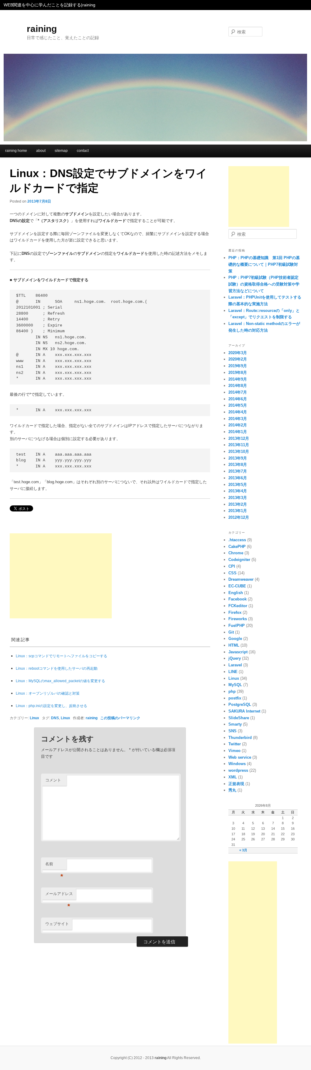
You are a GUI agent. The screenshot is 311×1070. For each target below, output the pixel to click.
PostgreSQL (239, 704)
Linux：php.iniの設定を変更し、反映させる (51, 706)
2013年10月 (238, 451)
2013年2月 (237, 504)
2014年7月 (237, 392)
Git (231, 632)
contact (83, 151)
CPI (231, 566)
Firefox (234, 612)
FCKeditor (237, 605)
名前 (54, 866)
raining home (16, 151)
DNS (55, 718)
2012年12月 (238, 517)
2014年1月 (237, 431)
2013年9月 (237, 458)
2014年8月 (237, 385)
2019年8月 (237, 372)
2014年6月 (237, 399)
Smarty (235, 724)
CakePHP (237, 546)
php (232, 691)
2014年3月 (237, 418)
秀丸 (232, 790)
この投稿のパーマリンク (120, 718)
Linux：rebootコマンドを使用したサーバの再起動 (56, 668)
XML (232, 777)
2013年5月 (237, 484)
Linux (34, 718)
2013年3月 (237, 497)
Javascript (238, 652)
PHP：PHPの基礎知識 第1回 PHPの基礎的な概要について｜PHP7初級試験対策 (264, 264)
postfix (234, 698)
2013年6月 (237, 478)
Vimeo (234, 750)
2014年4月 (237, 412)
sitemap (61, 151)
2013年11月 (238, 445)
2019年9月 (237, 366)
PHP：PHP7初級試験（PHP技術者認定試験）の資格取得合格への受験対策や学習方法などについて (263, 284)
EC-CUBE (237, 586)
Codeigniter (239, 559)
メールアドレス (59, 895)
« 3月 (243, 850)
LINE (233, 671)
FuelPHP (236, 625)
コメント (53, 780)
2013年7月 (237, 471)
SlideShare (238, 718)
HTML (233, 645)
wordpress (238, 770)
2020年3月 (237, 352)
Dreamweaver (241, 579)
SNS (232, 731)
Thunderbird (240, 737)
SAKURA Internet (244, 711)
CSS (232, 573)
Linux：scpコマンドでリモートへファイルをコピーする (61, 656)
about (41, 151)
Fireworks (237, 619)
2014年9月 (237, 379)
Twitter (234, 744)
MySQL (235, 684)
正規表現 (236, 783)
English (235, 592)
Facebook (237, 599)
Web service (239, 757)
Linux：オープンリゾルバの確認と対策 (48, 693)
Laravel (235, 665)
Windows (237, 763)
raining (42, 29)
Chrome (235, 553)
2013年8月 (237, 464)
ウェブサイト (57, 923)
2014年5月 (237, 405)
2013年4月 (237, 491)
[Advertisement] (61, 575)
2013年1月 (237, 510)
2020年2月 (237, 359)
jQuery (234, 658)
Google (235, 638)
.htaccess (237, 540)
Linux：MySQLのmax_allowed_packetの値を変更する (60, 681)
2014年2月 (237, 425)
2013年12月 (238, 438)
